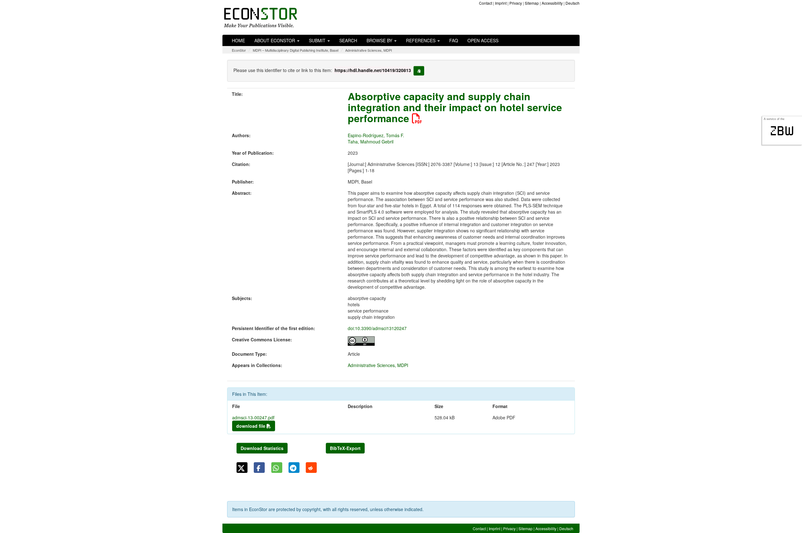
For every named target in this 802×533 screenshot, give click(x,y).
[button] (242, 467)
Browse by (380, 40)
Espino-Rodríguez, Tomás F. (376, 135)
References (421, 40)
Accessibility (552, 3)
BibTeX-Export (345, 448)
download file (251, 426)
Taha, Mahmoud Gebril (370, 141)
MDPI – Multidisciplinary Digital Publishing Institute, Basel (295, 50)
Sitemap (532, 3)
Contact (485, 3)
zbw (782, 131)
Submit (318, 40)
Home (238, 40)
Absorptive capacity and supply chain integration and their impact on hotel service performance (455, 107)
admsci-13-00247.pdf (253, 417)
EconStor (239, 50)
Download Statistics (262, 448)
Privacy (515, 3)
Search (348, 40)
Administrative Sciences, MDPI (368, 50)
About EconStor (275, 40)
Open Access (482, 40)
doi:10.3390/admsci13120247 (377, 328)
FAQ (453, 40)
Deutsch (572, 3)
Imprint (501, 3)
